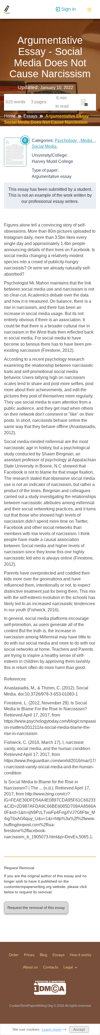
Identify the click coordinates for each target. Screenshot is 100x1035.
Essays (30, 116)
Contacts (50, 967)
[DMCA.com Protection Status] (50, 988)
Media (87, 140)
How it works (80, 955)
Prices (29, 955)
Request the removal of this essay (36, 907)
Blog (43, 955)
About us (30, 967)
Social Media (45, 146)
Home (10, 116)
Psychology (67, 140)
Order (14, 955)
